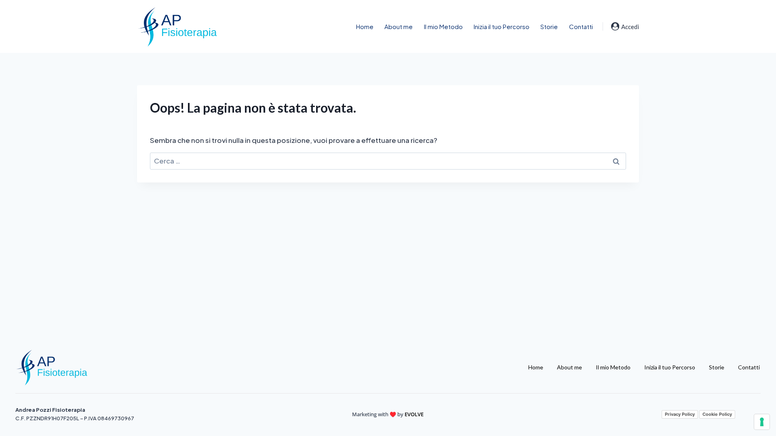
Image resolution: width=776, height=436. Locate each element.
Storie (549, 26)
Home (364, 26)
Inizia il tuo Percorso (501, 26)
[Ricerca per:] (388, 160)
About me (398, 26)
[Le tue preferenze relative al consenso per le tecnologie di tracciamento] (762, 422)
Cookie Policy (717, 414)
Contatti (581, 26)
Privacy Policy (680, 414)
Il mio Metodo (443, 26)
